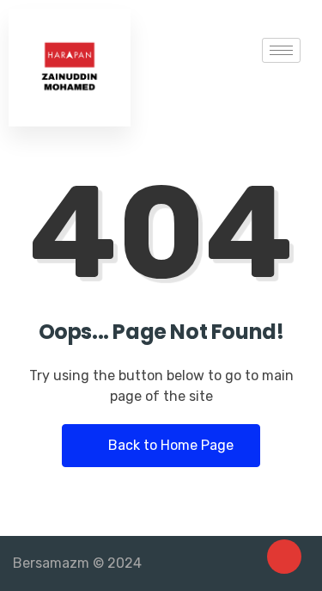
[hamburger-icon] (281, 50)
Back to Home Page (169, 445)
